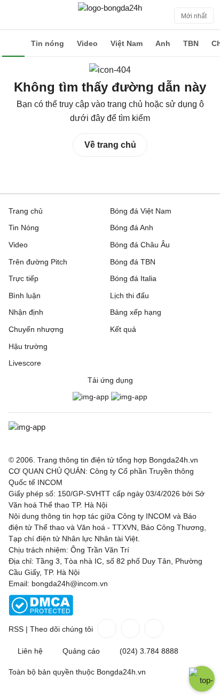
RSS (16, 629)
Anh (162, 43)
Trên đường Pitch (38, 261)
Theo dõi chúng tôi (61, 629)
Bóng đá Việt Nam (140, 211)
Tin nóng (47, 43)
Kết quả (123, 329)
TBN (191, 43)
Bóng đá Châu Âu (140, 244)
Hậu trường (28, 346)
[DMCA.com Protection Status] (41, 613)
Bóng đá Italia (133, 278)
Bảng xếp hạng (135, 312)
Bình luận (25, 295)
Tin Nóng (24, 227)
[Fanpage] (105, 628)
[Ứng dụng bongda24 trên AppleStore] (129, 396)
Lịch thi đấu (129, 295)
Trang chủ (26, 211)
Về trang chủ (110, 144)
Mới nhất (194, 16)
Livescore (25, 363)
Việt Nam (127, 43)
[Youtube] (152, 628)
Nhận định (26, 312)
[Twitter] (129, 628)
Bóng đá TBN (132, 261)
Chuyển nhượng (36, 329)
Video (87, 43)
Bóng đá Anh (131, 227)
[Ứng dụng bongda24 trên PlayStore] (91, 396)
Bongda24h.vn (121, 672)
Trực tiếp (23, 278)
